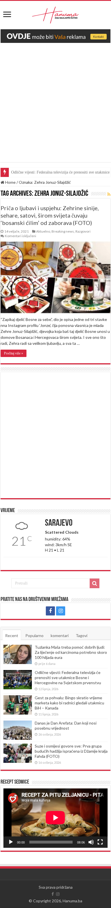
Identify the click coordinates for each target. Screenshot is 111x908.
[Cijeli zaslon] (100, 842)
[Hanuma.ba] (55, 14)
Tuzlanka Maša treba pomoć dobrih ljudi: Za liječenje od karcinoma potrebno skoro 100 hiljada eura (71, 652)
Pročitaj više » (13, 353)
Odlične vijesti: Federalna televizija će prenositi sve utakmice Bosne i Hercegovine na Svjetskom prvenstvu (68, 677)
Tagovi (81, 635)
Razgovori (83, 231)
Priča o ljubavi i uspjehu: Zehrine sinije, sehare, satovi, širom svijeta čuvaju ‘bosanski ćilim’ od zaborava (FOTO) (50, 215)
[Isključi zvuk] (91, 842)
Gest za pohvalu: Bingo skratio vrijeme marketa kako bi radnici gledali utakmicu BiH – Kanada (69, 702)
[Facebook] (50, 610)
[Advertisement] (55, 106)
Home (10, 182)
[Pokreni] (11, 842)
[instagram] (60, 610)
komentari (60, 635)
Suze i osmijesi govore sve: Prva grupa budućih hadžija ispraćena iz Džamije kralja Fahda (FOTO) (71, 751)
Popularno (34, 635)
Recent (11, 635)
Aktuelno (43, 231)
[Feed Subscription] (108, 194)
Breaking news (63, 231)
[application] (55, 818)
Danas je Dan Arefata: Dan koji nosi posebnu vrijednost (65, 725)
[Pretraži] (94, 583)
